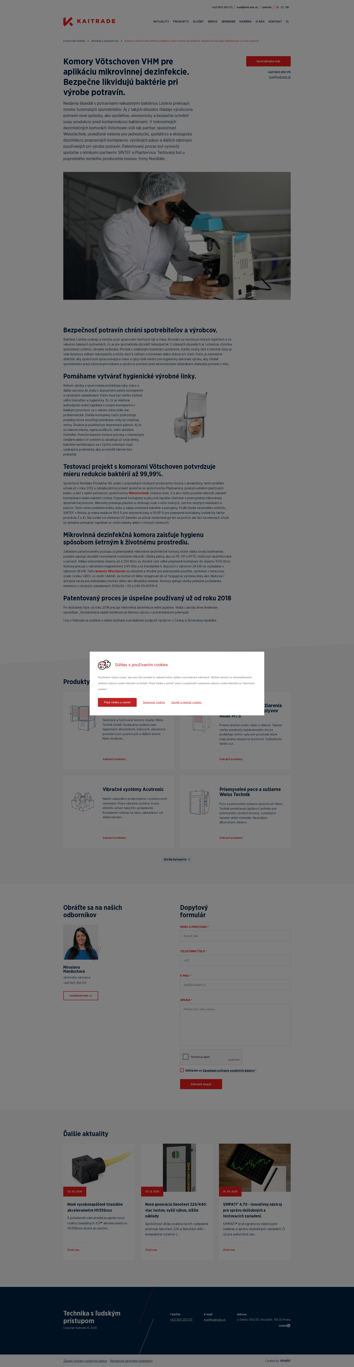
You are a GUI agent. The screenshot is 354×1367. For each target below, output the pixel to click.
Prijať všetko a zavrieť (117, 702)
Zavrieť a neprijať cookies (186, 702)
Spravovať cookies (154, 702)
